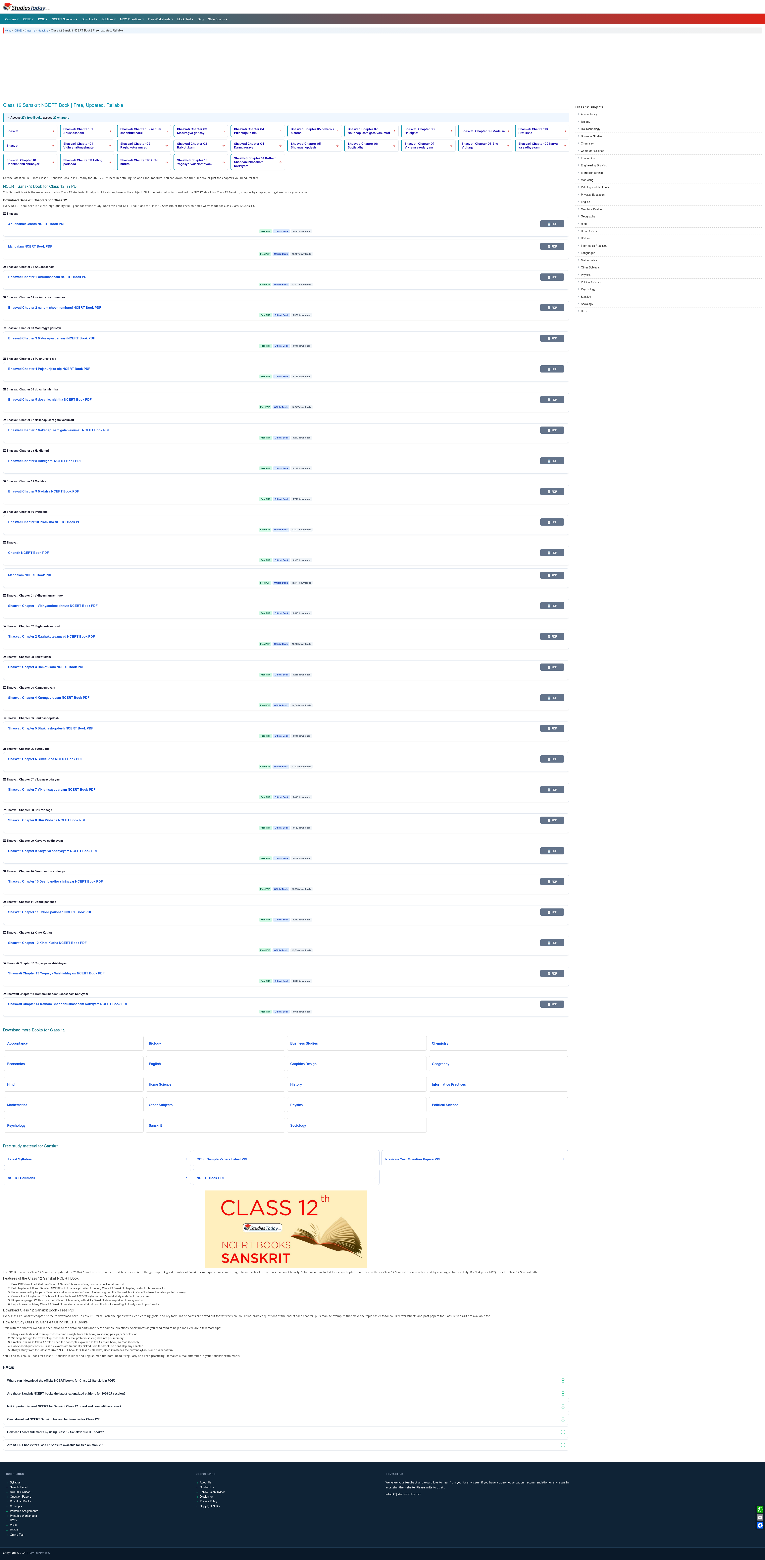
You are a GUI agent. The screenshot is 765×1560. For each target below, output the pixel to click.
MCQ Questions (130, 19)
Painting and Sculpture (595, 187)
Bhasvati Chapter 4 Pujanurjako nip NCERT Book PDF (49, 369)
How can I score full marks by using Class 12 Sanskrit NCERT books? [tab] (55, 1432)
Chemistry (587, 143)
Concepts (16, 1506)
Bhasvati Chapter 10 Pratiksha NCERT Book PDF (45, 522)
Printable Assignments (24, 1511)
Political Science (591, 282)
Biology (585, 122)
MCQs (14, 1530)
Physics (585, 275)
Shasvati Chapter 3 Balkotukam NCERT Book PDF (46, 667)
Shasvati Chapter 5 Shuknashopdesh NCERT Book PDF (50, 728)
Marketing (587, 180)
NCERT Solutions (63, 19)
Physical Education (593, 195)
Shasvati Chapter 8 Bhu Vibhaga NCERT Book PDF (47, 820)
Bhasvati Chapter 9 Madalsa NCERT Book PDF (43, 491)
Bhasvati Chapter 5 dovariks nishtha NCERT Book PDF (50, 399)
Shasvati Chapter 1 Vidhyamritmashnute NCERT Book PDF (53, 606)
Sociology (587, 304)
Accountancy (589, 114)
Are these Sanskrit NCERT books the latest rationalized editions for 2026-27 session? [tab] (66, 1393)
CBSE (27, 19)
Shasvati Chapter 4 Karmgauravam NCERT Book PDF (48, 697)
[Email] (760, 1517)
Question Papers (20, 1496)
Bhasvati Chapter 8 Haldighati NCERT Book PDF (45, 461)
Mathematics (589, 260)
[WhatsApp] (760, 1509)
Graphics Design (591, 209)
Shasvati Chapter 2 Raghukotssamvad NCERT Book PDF (51, 636)
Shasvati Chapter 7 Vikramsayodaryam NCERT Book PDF (51, 789)
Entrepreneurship (592, 173)
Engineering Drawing (594, 165)
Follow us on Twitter (212, 1492)
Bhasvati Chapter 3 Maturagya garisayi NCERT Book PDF (51, 338)
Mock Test (184, 19)
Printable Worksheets (23, 1516)
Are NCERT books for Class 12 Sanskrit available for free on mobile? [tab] (55, 1445)
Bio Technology (590, 129)
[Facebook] (760, 1525)
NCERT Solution (20, 1492)
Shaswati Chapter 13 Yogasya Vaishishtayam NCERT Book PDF (56, 973)
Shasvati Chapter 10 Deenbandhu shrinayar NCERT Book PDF (55, 881)
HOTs (13, 1520)
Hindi (584, 224)
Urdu (584, 311)
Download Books (20, 1501)
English (585, 202)
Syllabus (15, 1482)
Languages (588, 253)
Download (88, 19)
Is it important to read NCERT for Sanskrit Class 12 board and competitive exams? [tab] (64, 1406)
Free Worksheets (159, 19)
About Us (205, 1482)
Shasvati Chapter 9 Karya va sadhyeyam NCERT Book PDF (53, 851)
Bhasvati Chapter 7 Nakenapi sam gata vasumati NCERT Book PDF (59, 430)
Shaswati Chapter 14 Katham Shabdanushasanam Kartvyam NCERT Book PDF (68, 1004)
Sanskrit (43, 30)
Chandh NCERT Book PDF (28, 552)
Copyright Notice (210, 1506)
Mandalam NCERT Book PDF (30, 246)
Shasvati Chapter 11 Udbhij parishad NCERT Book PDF (50, 912)
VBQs (13, 1525)
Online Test (17, 1534)
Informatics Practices (594, 246)
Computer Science (592, 151)
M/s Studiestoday (39, 1553)
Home (8, 30)
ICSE (41, 19)
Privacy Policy (208, 1501)
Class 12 (30, 30)
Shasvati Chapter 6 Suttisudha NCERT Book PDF (45, 759)
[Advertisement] (122, 66)
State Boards (216, 19)
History (585, 238)
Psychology (588, 289)
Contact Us (207, 1487)
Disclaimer (206, 1496)
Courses (10, 19)
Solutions (107, 19)
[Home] (26, 7)
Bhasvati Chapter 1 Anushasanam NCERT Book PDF (48, 277)
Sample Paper (19, 1487)
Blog (201, 19)
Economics (588, 158)
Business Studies (591, 136)
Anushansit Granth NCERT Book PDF (36, 224)
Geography (588, 216)
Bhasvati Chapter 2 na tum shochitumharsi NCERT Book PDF (54, 307)
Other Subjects (590, 267)
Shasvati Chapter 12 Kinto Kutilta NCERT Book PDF (47, 943)
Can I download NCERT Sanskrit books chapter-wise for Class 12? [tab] (53, 1419)
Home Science (590, 231)
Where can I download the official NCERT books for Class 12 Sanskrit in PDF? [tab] (61, 1380)
